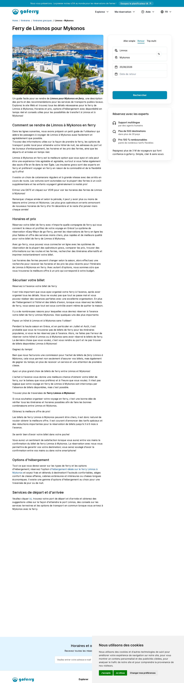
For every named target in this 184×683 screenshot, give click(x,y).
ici (30, 498)
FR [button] (166, 11)
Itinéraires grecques (42, 20)
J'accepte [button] (106, 673)
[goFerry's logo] (26, 11)
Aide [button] (148, 11)
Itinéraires (25, 20)
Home (15, 20)
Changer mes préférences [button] (143, 673)
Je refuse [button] (120, 673)
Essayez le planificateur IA (134, 3)
